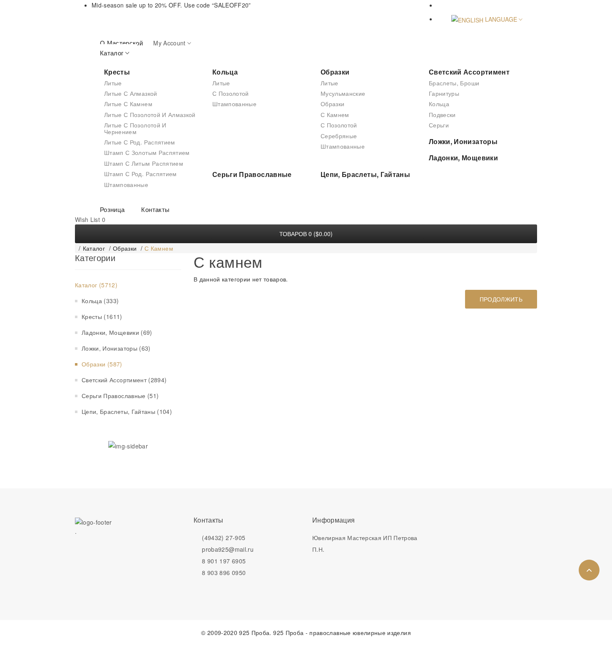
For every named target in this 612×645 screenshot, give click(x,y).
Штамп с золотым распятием (147, 152)
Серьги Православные (252, 174)
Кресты (117, 72)
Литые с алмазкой (130, 93)
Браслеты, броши (454, 83)
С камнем (335, 114)
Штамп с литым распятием (143, 163)
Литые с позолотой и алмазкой (150, 114)
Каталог (94, 248)
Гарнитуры (444, 93)
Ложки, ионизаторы (463, 141)
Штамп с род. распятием (140, 173)
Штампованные (126, 184)
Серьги (439, 125)
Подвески (442, 114)
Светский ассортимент (469, 72)
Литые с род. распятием (139, 142)
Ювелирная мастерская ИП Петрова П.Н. (365, 543)
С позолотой (230, 93)
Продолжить (501, 299)
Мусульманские (343, 93)
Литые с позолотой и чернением (135, 128)
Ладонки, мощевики (463, 157)
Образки (335, 72)
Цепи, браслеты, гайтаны (365, 174)
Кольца (225, 72)
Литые (113, 83)
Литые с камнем (128, 104)
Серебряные (339, 136)
